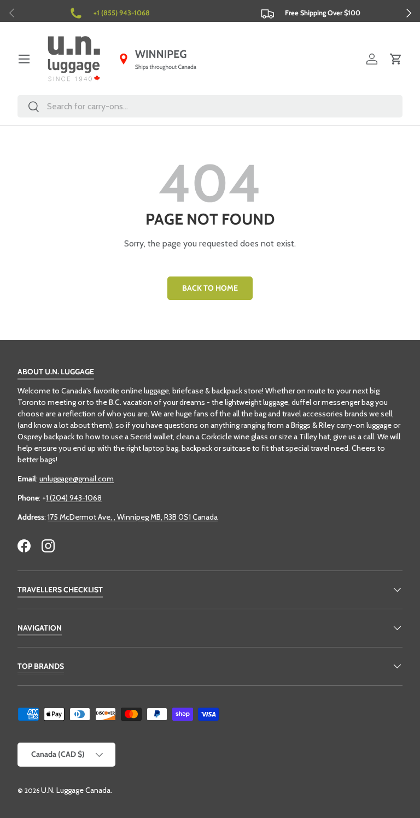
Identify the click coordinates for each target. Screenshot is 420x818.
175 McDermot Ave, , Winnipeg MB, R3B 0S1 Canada (133, 517)
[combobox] (210, 106)
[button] (396, 59)
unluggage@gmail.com (76, 479)
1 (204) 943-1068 (74, 498)
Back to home (210, 288)
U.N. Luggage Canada (75, 790)
